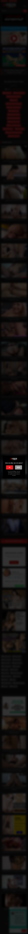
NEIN (18, 467)
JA (9, 467)
